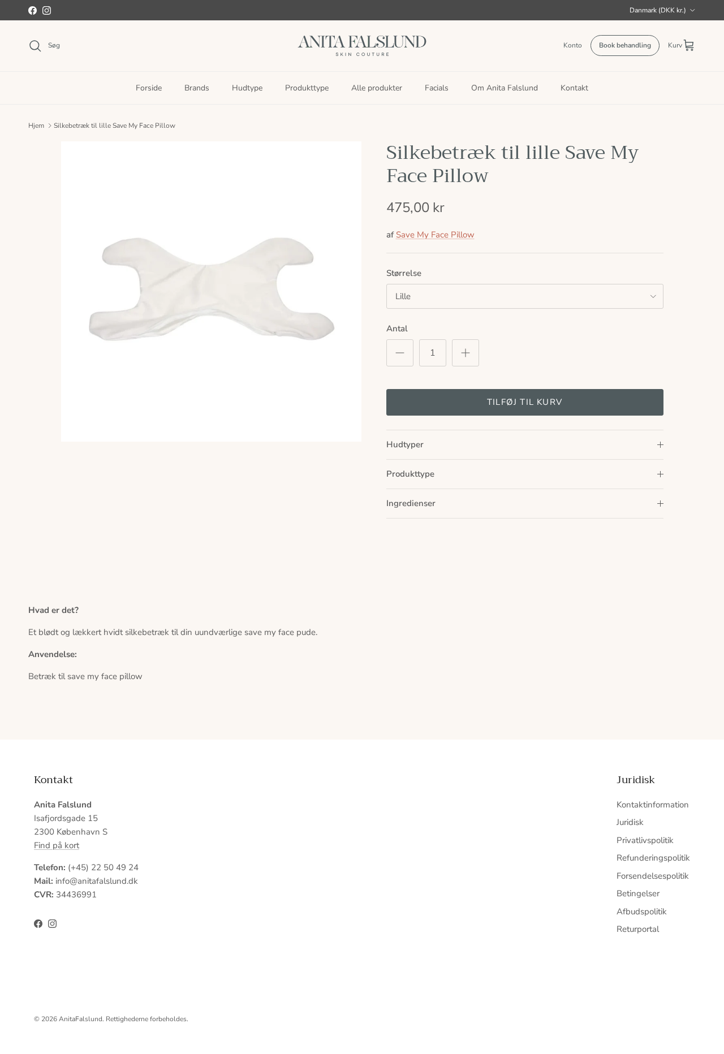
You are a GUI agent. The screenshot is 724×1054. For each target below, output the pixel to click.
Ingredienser (411, 503)
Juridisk (630, 822)
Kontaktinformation (653, 804)
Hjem (36, 125)
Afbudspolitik (642, 911)
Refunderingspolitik (653, 857)
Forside (149, 88)
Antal (397, 328)
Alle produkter (376, 88)
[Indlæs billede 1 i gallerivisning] (211, 291)
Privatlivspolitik (645, 840)
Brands (196, 88)
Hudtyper (405, 444)
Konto (572, 45)
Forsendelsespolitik (653, 876)
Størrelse (403, 273)
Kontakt (574, 88)
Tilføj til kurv (524, 402)
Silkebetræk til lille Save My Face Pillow (114, 125)
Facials (437, 88)
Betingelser (638, 893)
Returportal (638, 929)
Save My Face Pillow (435, 234)
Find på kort (56, 845)
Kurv (675, 45)
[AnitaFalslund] (362, 46)
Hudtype (247, 88)
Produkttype (307, 88)
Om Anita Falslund (504, 88)
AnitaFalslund (80, 1018)
